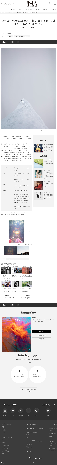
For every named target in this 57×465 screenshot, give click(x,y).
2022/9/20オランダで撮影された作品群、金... (25, 297)
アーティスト (28, 434)
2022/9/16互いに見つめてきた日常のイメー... (10, 297)
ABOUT (27, 443)
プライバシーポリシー (53, 443)
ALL (3, 426)
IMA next (33, 424)
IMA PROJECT (34, 441)
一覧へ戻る (17, 302)
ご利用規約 (51, 445)
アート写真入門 (5, 450)
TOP (1, 12)
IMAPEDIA (32, 432)
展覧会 (9, 12)
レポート (4, 442)
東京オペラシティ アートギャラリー (22, 36)
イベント (4, 429)
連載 (3, 453)
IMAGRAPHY (35, 428)
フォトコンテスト (29, 447)
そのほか (4, 433)
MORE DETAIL (41, 331)
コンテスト (4, 432)
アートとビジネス (5, 451)
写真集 (27, 437)
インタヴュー (8, 266)
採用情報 (50, 436)
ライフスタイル (5, 448)
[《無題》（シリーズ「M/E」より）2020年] (16, 231)
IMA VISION (32, 451)
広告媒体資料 (51, 434)
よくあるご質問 (51, 430)
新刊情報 (4, 430)
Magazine (28, 312)
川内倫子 (10, 36)
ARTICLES (3, 266)
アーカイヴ (4, 447)
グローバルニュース (6, 445)
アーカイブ (19, 266)
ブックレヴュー (5, 444)
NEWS (5, 12)
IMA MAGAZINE (28, 444)
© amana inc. (36, 462)
